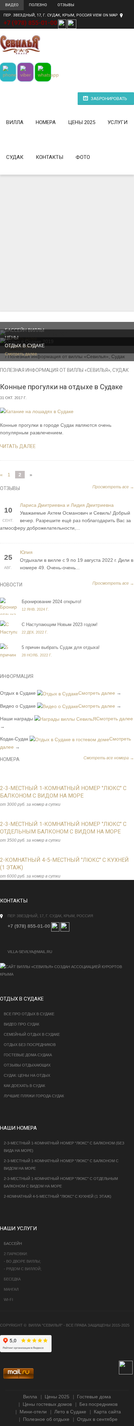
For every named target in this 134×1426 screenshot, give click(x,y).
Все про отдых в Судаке (29, 1014)
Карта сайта (107, 1411)
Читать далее (18, 446)
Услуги (117, 122)
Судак (14, 157)
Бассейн (13, 1243)
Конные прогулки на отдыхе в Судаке (61, 387)
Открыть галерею (60, 798)
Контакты (49, 157)
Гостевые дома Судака (28, 1055)
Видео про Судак (21, 1024)
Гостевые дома (94, 1396)
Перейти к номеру (45, 798)
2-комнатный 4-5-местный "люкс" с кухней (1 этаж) (57, 1196)
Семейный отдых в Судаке (32, 1034)
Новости (11, 584)
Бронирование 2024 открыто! (51, 601)
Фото (83, 157)
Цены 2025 (81, 122)
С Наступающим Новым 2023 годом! (60, 624)
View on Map (105, 15)
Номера (46, 122)
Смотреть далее (21, 354)
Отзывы (65, 5)
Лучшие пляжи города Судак (34, 1096)
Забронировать (109, 98)
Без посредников (98, 1404)
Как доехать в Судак (24, 1086)
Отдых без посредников (30, 1045)
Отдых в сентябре (97, 1419)
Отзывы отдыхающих (27, 1065)
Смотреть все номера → (108, 758)
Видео (12, 5)
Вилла (14, 122)
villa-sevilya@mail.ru (30, 952)
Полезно (38, 5)
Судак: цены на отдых (27, 1075)
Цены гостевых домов (47, 1404)
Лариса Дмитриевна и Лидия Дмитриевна (67, 505)
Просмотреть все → (113, 487)
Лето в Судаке (70, 1411)
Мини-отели (33, 1411)
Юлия (26, 552)
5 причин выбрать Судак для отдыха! (61, 647)
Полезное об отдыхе (46, 1419)
